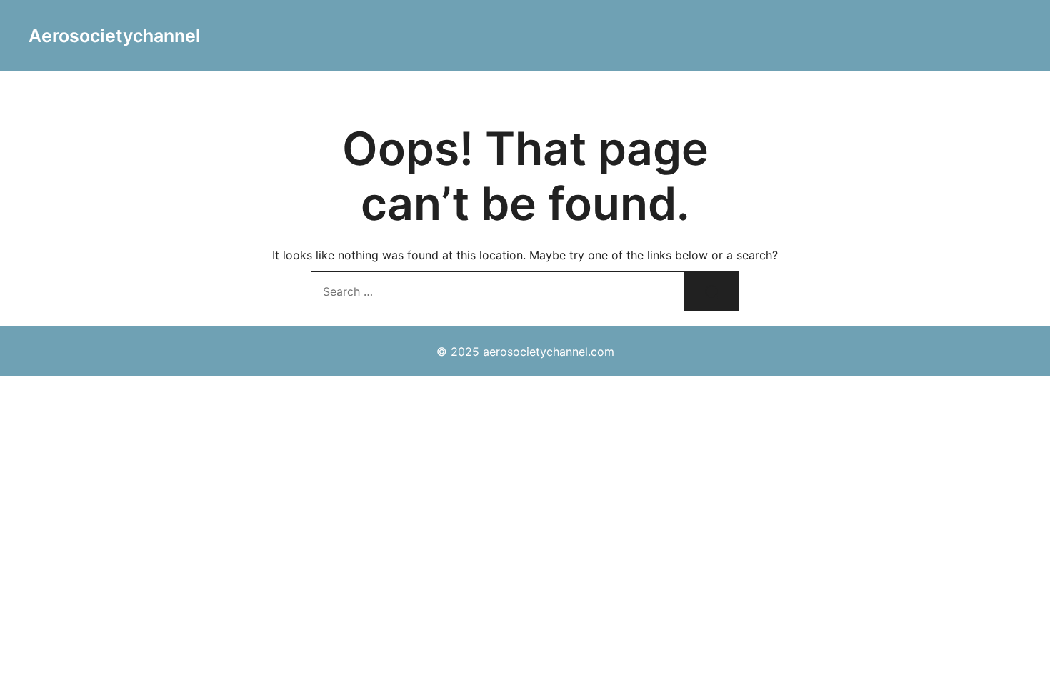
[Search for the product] (712, 291)
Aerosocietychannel (115, 35)
